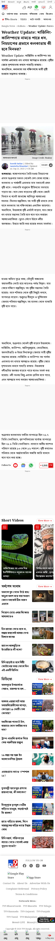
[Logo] (5, 7)
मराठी (34, 1)
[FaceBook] (24, 865)
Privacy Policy (39, 889)
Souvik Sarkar (16, 163)
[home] (3, 13)
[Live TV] (42, 7)
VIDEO (23, 19)
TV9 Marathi (30, 906)
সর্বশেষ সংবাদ (11, 586)
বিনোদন (49, 14)
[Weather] (25, 7)
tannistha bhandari (19, 166)
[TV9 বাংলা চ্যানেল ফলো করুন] (35, 7)
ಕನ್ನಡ (19, 1)
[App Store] (36, 879)
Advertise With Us (40, 883)
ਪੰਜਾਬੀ (49, 1)
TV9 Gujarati (27, 911)
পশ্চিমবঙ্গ (33, 14)
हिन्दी (4, 1)
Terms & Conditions (26, 894)
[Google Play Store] (17, 876)
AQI (30, 7)
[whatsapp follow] (31, 465)
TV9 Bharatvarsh (11, 906)
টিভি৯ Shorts (11, 19)
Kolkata (21, 26)
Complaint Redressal (17, 889)
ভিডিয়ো (7, 679)
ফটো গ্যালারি (35, 19)
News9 (11, 1)
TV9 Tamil (12, 917)
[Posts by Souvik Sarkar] (5, 166)
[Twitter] (31, 865)
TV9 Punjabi (43, 911)
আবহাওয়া (47, 19)
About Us (22, 883)
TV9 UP (43, 917)
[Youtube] (15, 465)
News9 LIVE (18, 922)
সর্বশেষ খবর (12, 14)
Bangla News (8, 26)
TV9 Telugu (45, 906)
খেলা (41, 14)
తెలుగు (26, 1)
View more (43, 520)
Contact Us (9, 883)
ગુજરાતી (41, 1)
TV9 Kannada (11, 911)
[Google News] (23, 465)
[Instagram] (37, 865)
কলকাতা (23, 14)
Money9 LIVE (34, 922)
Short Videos (13, 520)
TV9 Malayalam (28, 917)
